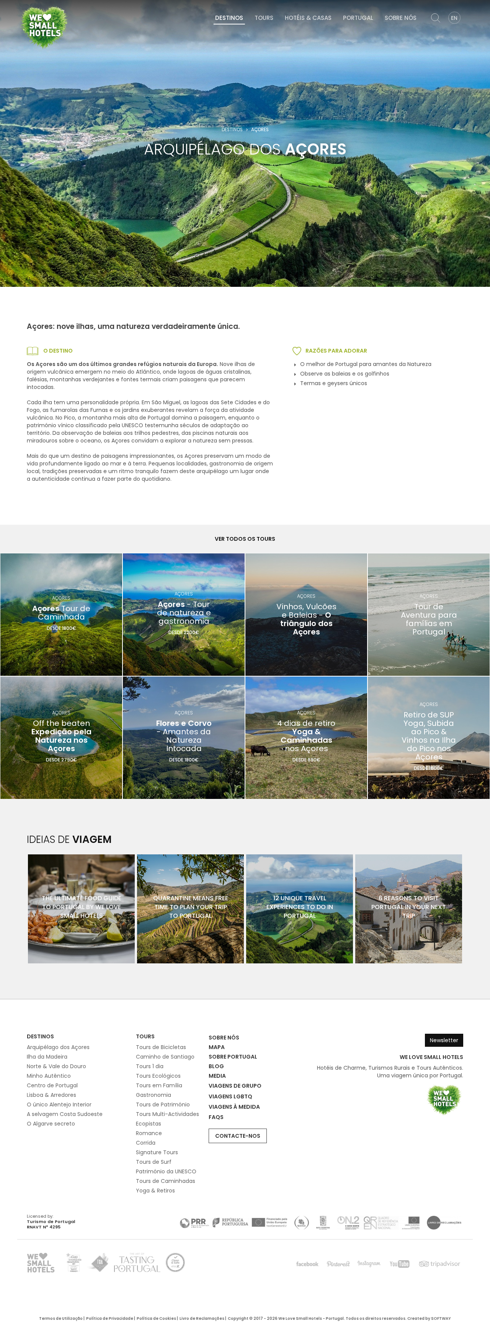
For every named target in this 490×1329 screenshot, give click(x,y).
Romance (149, 1133)
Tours (264, 18)
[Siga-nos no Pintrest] (338, 1264)
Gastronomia (153, 1095)
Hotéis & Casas (308, 18)
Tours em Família (159, 1085)
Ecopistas (148, 1123)
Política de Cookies (156, 1318)
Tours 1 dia (149, 1066)
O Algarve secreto (51, 1123)
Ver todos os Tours (245, 539)
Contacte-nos (237, 1136)
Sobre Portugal (233, 1057)
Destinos (229, 18)
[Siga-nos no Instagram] (369, 1264)
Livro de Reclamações (202, 1318)
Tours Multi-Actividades (167, 1114)
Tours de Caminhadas (165, 1181)
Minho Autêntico (49, 1076)
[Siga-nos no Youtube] (399, 1264)
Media (217, 1076)
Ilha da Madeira (47, 1057)
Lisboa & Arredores (51, 1095)
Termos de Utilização (61, 1318)
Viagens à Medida (234, 1107)
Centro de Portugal (52, 1085)
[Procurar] (435, 18)
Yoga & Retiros (155, 1190)
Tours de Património (163, 1104)
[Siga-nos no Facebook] (307, 1264)
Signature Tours (157, 1152)
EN (454, 18)
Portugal (358, 18)
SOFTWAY (441, 1318)
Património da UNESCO (166, 1171)
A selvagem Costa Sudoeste (65, 1114)
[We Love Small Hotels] (44, 27)
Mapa (217, 1047)
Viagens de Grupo (235, 1086)
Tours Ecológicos (158, 1076)
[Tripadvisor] (439, 1264)
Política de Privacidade (109, 1318)
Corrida (145, 1143)
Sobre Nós (400, 18)
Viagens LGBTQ (230, 1096)
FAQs (216, 1117)
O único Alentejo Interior (59, 1104)
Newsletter (444, 1040)
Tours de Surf (154, 1162)
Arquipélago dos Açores (58, 1047)
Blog (216, 1066)
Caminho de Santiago (165, 1057)
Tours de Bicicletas (161, 1047)
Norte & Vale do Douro (56, 1066)
